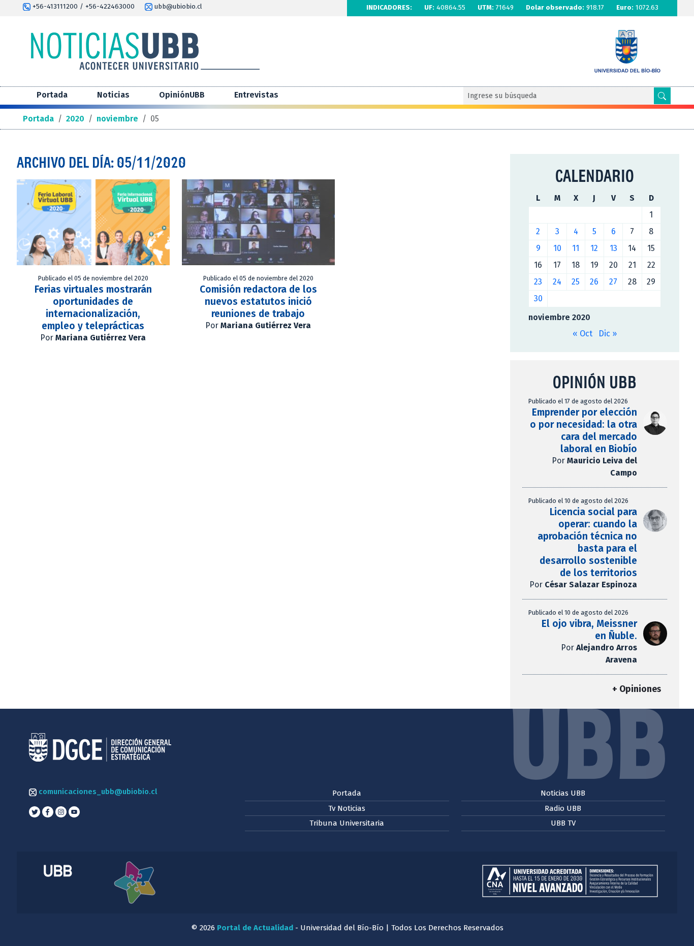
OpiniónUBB (182, 95)
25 (576, 282)
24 (557, 282)
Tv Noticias (346, 808)
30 (538, 298)
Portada (52, 95)
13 (613, 248)
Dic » (607, 333)
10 (557, 248)
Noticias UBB (563, 793)
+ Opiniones (636, 689)
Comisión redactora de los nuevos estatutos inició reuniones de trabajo (258, 301)
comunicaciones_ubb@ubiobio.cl (97, 791)
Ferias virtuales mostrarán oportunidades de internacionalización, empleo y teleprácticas (93, 307)
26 (594, 282)
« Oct (582, 333)
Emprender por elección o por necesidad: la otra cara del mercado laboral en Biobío (583, 430)
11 (575, 248)
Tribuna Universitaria (346, 823)
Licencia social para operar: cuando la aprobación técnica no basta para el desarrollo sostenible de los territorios (587, 542)
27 (613, 282)
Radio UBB (563, 808)
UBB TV (563, 823)
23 (538, 282)
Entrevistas (256, 95)
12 (594, 248)
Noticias (113, 95)
